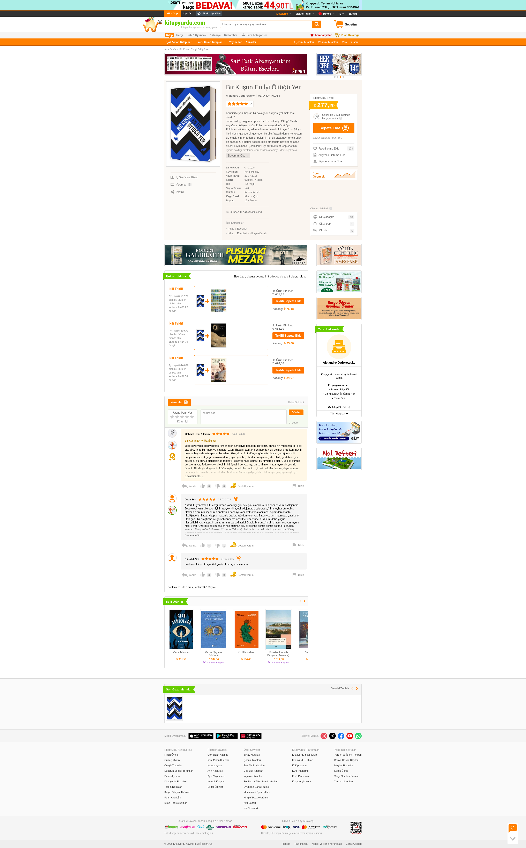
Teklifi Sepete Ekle (288, 301)
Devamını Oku (236, 155)
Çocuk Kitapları (305, 42)
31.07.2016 (227, 559)
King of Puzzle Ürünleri (256, 797)
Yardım (353, 13)
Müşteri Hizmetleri (344, 765)
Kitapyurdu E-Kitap (302, 760)
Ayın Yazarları (215, 770)
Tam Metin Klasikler (254, 765)
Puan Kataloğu (350, 35)
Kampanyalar (323, 35)
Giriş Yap (172, 13)
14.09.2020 (238, 434)
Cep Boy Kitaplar (253, 770)
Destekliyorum (172, 776)
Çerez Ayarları (354, 843)
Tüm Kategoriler (256, 35)
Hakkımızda (301, 843)
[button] (335, 77)
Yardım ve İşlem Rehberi (348, 754)
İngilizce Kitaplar (253, 776)
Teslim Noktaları (173, 786)
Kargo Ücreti (341, 770)
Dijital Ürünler (215, 786)
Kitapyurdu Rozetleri (175, 781)
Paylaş (180, 191)
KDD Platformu (300, 776)
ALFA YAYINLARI (269, 95)
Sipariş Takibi (303, 13)
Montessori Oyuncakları (257, 792)
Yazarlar (251, 42)
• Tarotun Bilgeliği (339, 389)
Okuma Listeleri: (319, 208)
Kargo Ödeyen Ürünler (177, 792)
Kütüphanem (299, 765)
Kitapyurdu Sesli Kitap (304, 754)
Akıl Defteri (250, 803)
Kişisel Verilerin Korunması (327, 843)
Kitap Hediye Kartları (175, 803)
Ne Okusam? (352, 42)
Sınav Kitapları (329, 42)
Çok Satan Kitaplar (178, 42)
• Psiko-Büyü (339, 398)
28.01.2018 (224, 499)
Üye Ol (187, 13)
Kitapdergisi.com (301, 781)
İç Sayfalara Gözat (187, 177)
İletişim (286, 843)
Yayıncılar (235, 42)
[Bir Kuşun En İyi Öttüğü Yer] (174, 708)
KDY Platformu (300, 770)
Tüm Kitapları (338, 413)
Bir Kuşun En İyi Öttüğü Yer (194, 49)
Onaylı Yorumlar (173, 765)
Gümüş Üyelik (172, 760)
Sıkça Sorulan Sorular (346, 776)
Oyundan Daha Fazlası (256, 786)
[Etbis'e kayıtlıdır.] (356, 827)
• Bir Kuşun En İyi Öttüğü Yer (339, 393)
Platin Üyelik (171, 754)
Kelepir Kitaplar (216, 781)
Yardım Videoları (343, 781)
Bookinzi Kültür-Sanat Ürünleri (261, 781)
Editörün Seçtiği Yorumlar (178, 770)
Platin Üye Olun (211, 13)
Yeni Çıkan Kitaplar (210, 42)
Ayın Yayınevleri (216, 776)
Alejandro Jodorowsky (240, 95)
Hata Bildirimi (296, 402)
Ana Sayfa (170, 49)
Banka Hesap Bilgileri (346, 760)
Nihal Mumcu (252, 171)
